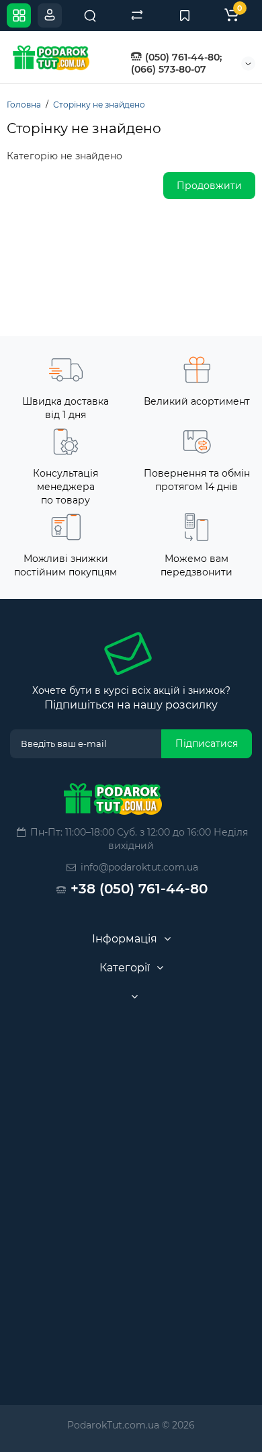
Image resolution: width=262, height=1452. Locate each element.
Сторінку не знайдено (99, 104)
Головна (24, 104)
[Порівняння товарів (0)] (137, 15)
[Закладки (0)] (185, 15)
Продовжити (209, 185)
